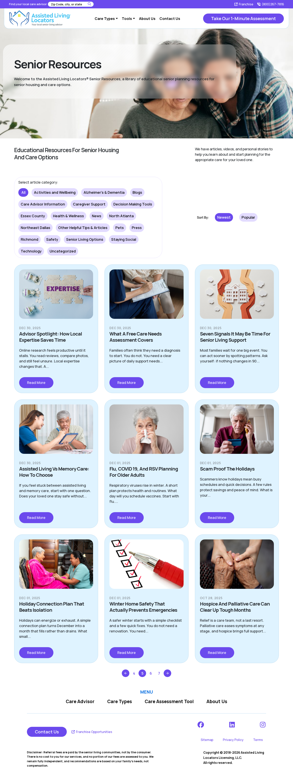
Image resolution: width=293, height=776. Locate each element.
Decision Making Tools (132, 204)
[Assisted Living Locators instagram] (263, 724)
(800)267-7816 (272, 4)
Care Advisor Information (43, 204)
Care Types (119, 701)
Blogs (137, 192)
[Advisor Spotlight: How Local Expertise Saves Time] (56, 297)
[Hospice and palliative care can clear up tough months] (237, 567)
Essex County (33, 215)
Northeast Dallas (35, 227)
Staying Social (123, 239)
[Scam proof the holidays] (237, 432)
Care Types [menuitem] (105, 18)
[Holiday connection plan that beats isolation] (56, 567)
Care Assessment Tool (169, 701)
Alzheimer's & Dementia (104, 192)
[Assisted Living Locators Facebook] (201, 724)
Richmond (29, 239)
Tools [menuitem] (127, 18)
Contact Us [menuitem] (169, 18)
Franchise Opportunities (93, 732)
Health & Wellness (68, 215)
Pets (119, 227)
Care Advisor (80, 701)
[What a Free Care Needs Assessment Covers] (146, 297)
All (23, 192)
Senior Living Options (84, 239)
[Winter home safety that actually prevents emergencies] (146, 567)
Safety (52, 239)
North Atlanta (121, 215)
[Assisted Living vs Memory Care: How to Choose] (56, 432)
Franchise (245, 4)
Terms (258, 740)
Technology (31, 251)
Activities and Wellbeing (55, 192)
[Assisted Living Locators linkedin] (232, 724)
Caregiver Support (89, 204)
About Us (216, 701)
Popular (248, 217)
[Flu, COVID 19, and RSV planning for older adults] (146, 432)
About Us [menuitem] (147, 18)
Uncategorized (63, 251)
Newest (224, 217)
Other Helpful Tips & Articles (82, 227)
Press (137, 227)
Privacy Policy (233, 740)
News (96, 215)
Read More (36, 382)
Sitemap (207, 740)
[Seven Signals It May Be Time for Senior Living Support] (237, 297)
